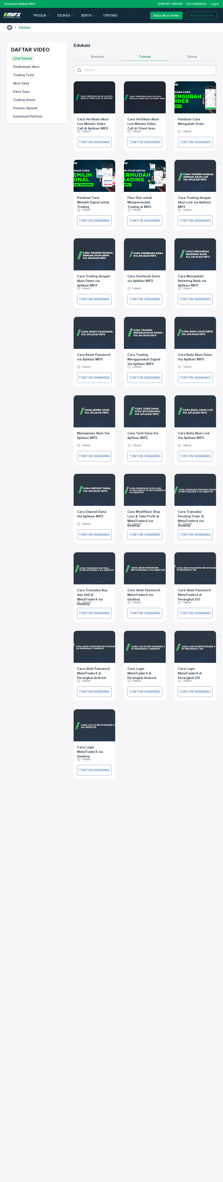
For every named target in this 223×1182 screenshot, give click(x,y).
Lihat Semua (22, 58)
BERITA (86, 15)
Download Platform (27, 116)
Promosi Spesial (25, 108)
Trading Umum (24, 100)
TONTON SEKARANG (94, 142)
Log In (215, 3)
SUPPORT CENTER (170, 3)
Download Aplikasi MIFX (19, 3)
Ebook (192, 56)
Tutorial (145, 56)
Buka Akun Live (201, 15)
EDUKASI (63, 15)
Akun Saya (21, 83)
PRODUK (40, 15)
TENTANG (110, 15)
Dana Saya (21, 91)
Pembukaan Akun (26, 66)
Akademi (97, 56)
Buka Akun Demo (166, 15)
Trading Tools (23, 75)
